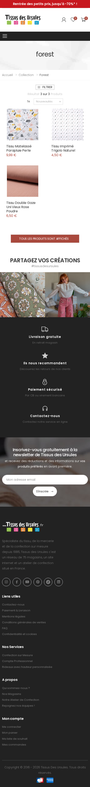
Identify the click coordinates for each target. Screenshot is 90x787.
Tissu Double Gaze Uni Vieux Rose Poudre (21, 207)
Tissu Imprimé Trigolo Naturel (63, 148)
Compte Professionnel (17, 661)
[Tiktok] (48, 582)
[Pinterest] (37, 582)
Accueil (7, 75)
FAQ (5, 628)
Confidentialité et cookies (19, 634)
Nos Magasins (11, 694)
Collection (26, 75)
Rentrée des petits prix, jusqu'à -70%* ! (45, 4)
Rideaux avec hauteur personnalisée (27, 667)
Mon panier (10, 733)
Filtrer (47, 87)
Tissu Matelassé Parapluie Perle (19, 148)
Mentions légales (13, 616)
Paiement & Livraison (16, 610)
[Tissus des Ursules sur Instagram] (22, 294)
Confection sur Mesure (17, 655)
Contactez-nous (13, 605)
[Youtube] (27, 582)
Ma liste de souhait (14, 739)
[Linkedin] (58, 582)
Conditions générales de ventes (24, 622)
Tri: (29, 101)
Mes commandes (14, 745)
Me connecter (11, 727)
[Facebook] (17, 582)
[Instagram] (6, 582)
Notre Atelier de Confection (20, 700)
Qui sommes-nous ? (16, 688)
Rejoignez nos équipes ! (18, 706)
